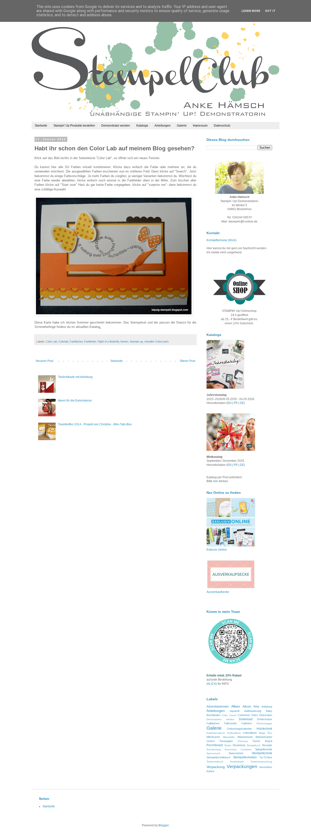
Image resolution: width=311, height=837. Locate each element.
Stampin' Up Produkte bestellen (74, 125)
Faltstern (247, 723)
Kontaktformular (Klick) (221, 240)
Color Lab (51, 341)
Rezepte (267, 745)
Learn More (251, 11)
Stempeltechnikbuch (218, 757)
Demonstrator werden (115, 125)
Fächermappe (264, 723)
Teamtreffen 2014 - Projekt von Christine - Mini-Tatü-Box (95, 424)
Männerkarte (245, 736)
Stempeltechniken (245, 757)
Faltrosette (230, 723)
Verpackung (216, 767)
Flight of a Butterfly (108, 341)
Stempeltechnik (262, 753)
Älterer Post (187, 361)
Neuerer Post (44, 361)
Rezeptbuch (253, 745)
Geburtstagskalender (239, 728)
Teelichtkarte (237, 761)
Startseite (41, 125)
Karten (124, 341)
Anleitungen (163, 125)
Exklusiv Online (217, 549)
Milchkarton (213, 736)
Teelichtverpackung (261, 761)
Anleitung (266, 706)
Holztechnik (264, 728)
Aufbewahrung (252, 710)
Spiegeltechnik (263, 749)
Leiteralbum (250, 732)
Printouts (243, 741)
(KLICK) (212, 683)
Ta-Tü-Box (265, 757)
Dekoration (265, 715)
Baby (269, 710)
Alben (235, 706)
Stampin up (136, 341)
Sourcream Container (238, 749)
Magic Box (265, 733)
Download (245, 719)
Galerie (182, 125)
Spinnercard (213, 753)
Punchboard (215, 745)
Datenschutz (222, 125)
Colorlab (63, 341)
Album (246, 706)
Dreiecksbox (264, 719)
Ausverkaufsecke (218, 592)
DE (242, 403)
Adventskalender (218, 706)
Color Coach (229, 715)
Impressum (200, 125)
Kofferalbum (234, 733)
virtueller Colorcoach (156, 341)
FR (236, 403)
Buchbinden (213, 715)
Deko (254, 715)
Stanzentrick (236, 753)
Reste (228, 745)
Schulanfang (214, 749)
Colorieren (244, 715)
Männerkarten (264, 736)
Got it (270, 11)
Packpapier (226, 741)
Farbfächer (76, 341)
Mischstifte (229, 737)
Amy (256, 706)
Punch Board (262, 741)
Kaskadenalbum (216, 733)
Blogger (163, 825)
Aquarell (234, 710)
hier (216, 481)
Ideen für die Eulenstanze (75, 400)
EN (229, 403)
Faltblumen (213, 723)
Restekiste (239, 745)
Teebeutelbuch (215, 761)
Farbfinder (90, 341)
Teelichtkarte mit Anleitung (75, 377)
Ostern (211, 741)
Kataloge (142, 125)
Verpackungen (242, 766)
